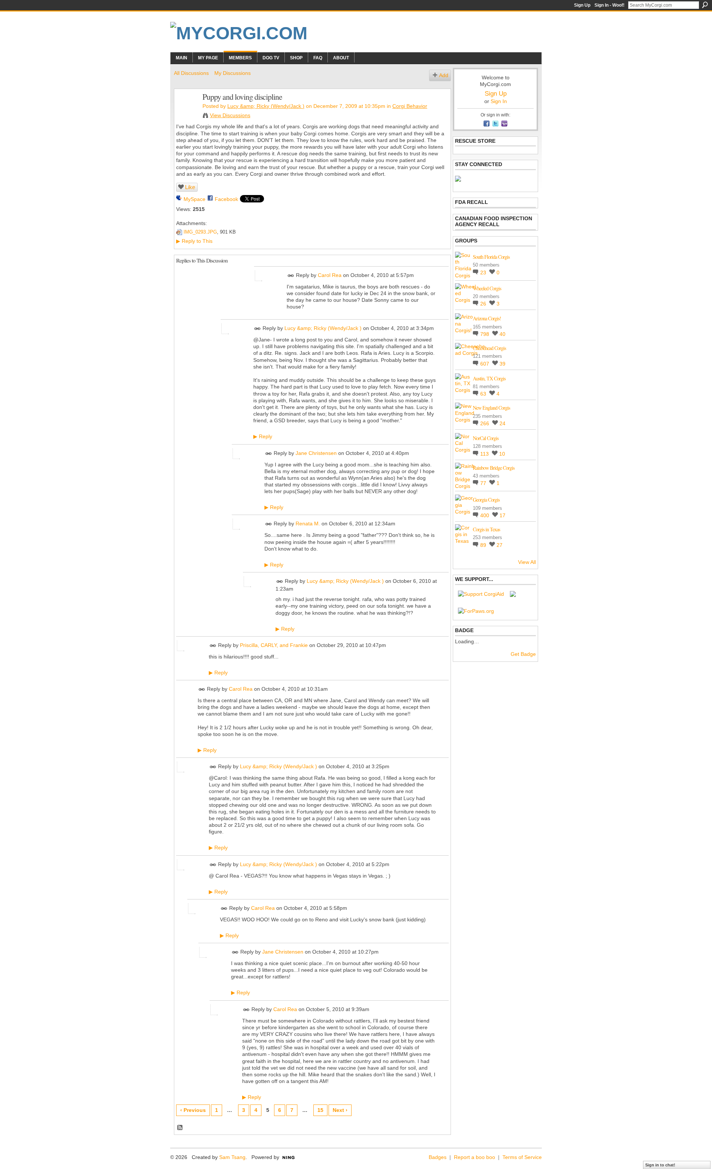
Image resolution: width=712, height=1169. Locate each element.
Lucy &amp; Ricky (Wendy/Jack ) (265, 106)
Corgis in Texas (486, 529)
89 (484, 545)
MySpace (194, 199)
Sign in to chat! (660, 1165)
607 (485, 364)
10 (502, 454)
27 (499, 545)
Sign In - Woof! (609, 5)
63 (484, 394)
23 (484, 272)
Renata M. (308, 524)
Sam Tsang (232, 1157)
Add (443, 75)
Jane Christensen (316, 453)
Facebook (226, 199)
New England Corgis (491, 407)
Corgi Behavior (409, 106)
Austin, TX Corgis (489, 378)
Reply (262, 436)
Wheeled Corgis (487, 288)
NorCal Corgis (485, 438)
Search (705, 4)
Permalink (290, 275)
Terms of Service (522, 1157)
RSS (180, 1128)
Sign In (499, 101)
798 (485, 334)
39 (502, 364)
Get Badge (523, 654)
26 (484, 304)
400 (485, 515)
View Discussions (230, 115)
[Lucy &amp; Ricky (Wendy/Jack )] (186, 112)
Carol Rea (330, 275)
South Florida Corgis (491, 256)
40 (502, 334)
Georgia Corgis (486, 499)
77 (484, 483)
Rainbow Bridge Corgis (493, 467)
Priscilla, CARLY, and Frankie (274, 645)
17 (502, 515)
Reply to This (194, 241)
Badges (437, 1157)
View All (527, 562)
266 (485, 423)
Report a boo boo (474, 1157)
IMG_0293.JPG (200, 232)
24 (502, 423)
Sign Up (582, 5)
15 (320, 1110)
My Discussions (232, 73)
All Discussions (191, 73)
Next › (340, 1110)
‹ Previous (193, 1110)
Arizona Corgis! (487, 318)
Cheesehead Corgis (489, 347)
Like (190, 187)
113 (485, 454)
